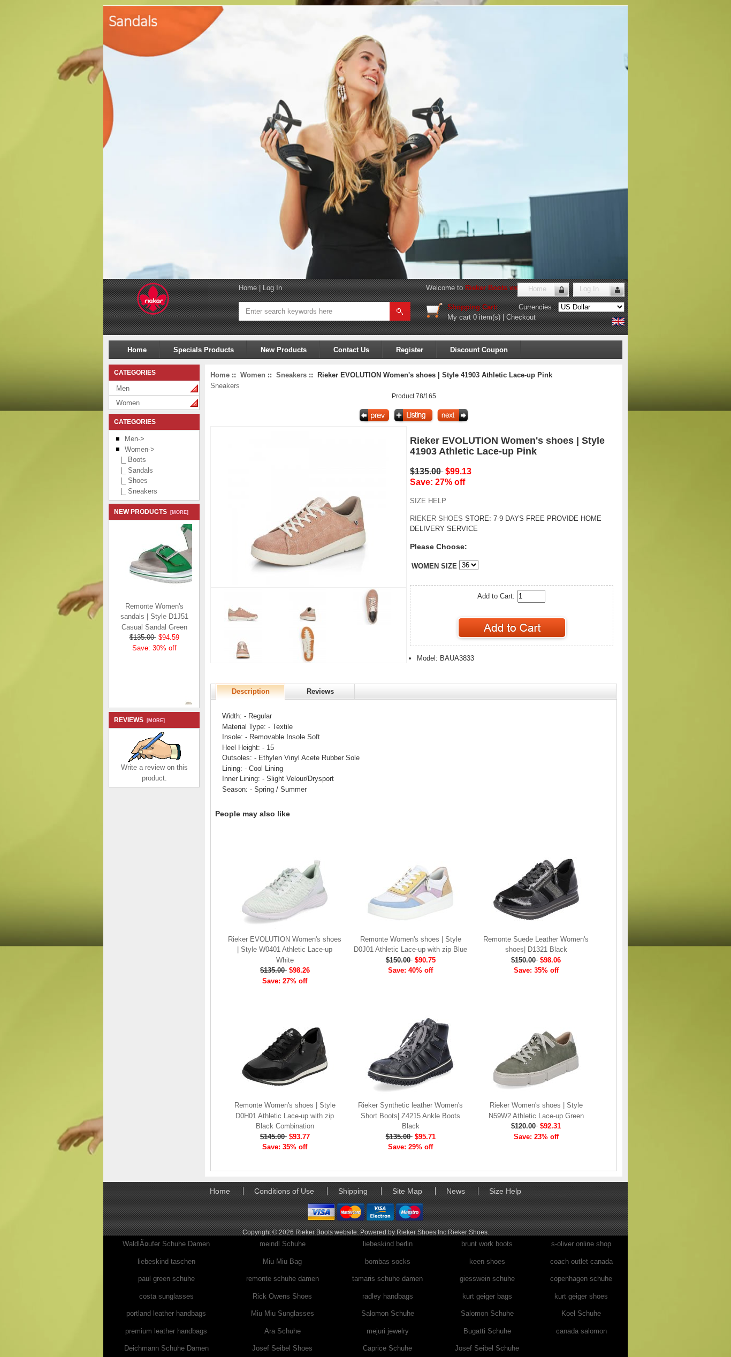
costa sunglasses (166, 1296)
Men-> (134, 439)
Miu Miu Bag (282, 1261)
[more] (177, 512)
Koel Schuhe (581, 1313)
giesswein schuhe (487, 1279)
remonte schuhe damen (282, 1279)
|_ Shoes (132, 480)
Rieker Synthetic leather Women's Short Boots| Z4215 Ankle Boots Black (410, 1115)
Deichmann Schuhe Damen (166, 1348)
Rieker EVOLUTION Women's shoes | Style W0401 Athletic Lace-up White (284, 949)
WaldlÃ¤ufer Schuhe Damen (166, 1244)
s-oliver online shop (581, 1244)
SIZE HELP (428, 501)
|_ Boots (131, 460)
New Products (284, 350)
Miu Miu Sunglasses (282, 1313)
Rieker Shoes (468, 1232)
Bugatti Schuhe (487, 1331)
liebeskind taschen (166, 1261)
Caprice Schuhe (387, 1348)
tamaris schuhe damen (387, 1279)
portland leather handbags (166, 1313)
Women (128, 403)
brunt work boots (487, 1244)
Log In (272, 288)
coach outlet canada (581, 1261)
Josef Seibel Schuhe (487, 1348)
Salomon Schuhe (387, 1313)
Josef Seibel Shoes (282, 1348)
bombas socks (387, 1261)
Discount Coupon (479, 350)
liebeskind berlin (388, 1244)
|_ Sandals (134, 470)
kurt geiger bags (487, 1296)
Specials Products (203, 350)
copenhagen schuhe (581, 1279)
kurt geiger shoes (581, 1296)
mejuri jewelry (388, 1331)
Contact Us (351, 350)
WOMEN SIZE (434, 566)
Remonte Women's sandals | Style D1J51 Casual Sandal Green (154, 611)
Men (123, 388)
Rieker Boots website (500, 288)
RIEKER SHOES (437, 518)
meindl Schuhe (283, 1244)
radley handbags (387, 1296)
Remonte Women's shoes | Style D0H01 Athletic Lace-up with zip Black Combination (285, 1115)
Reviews (320, 691)
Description (251, 691)
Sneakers (291, 375)
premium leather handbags (166, 1331)
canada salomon (581, 1331)
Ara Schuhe (282, 1331)
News (455, 1191)
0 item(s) (486, 317)
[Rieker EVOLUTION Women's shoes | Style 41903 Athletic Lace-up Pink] (308, 585)
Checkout (521, 317)
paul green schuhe (166, 1279)
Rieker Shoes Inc (422, 1232)
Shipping (353, 1191)
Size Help (505, 1191)
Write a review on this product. (154, 772)
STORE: (450, 518)
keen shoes (487, 1261)
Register (409, 350)
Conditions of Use (284, 1191)
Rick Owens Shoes (282, 1296)
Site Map (407, 1191)
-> (140, 449)
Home (248, 288)
